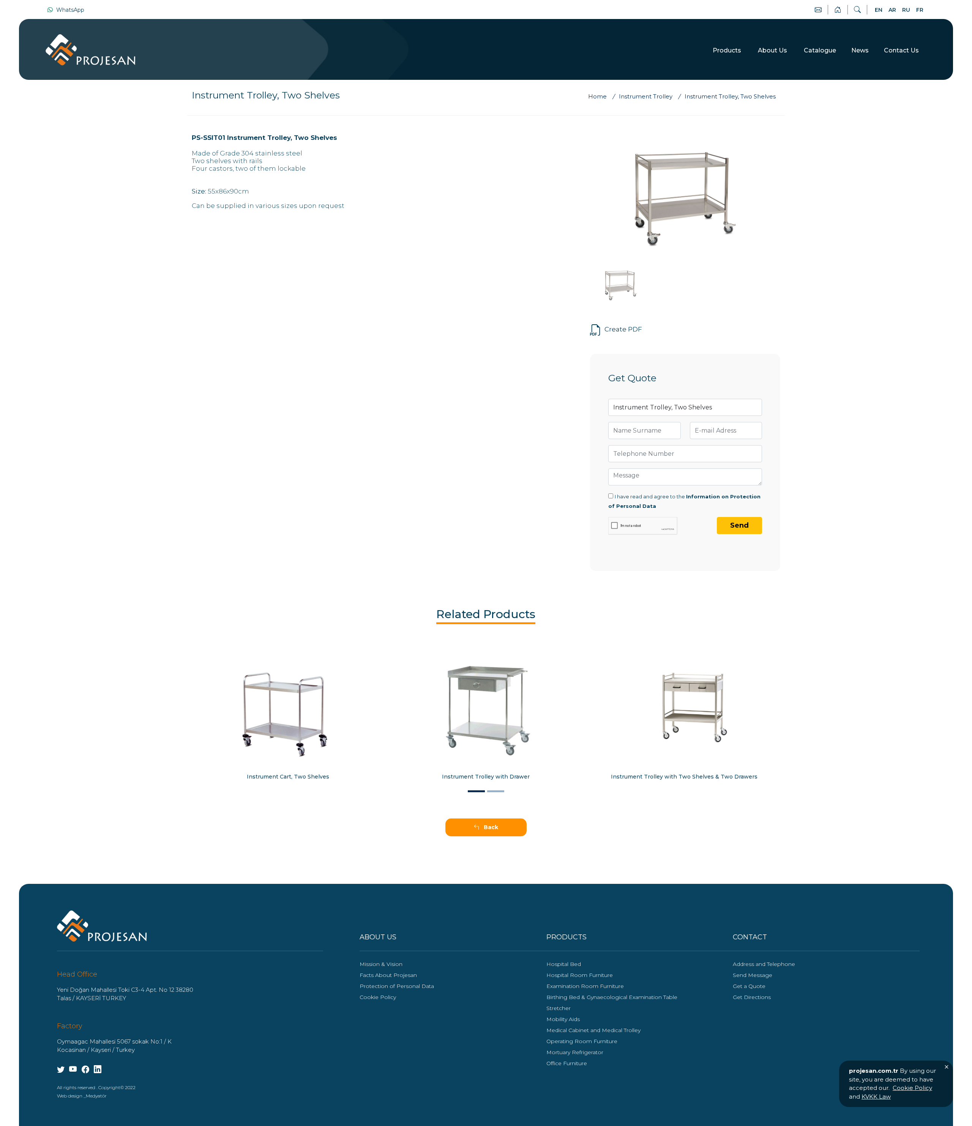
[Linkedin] (97, 1069)
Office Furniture (566, 1063)
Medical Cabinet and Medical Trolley (593, 1030)
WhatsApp (69, 9)
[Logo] (102, 925)
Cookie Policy (378, 997)
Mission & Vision (381, 964)
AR (892, 9)
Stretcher (558, 1008)
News (860, 50)
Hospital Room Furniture (579, 975)
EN (878, 9)
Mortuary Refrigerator (574, 1052)
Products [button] (728, 50)
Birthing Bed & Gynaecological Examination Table (611, 997)
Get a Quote (749, 986)
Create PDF (623, 329)
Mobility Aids (563, 1019)
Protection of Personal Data (397, 986)
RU (906, 9)
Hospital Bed (563, 964)
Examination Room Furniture (585, 986)
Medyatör (96, 1096)
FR (919, 9)
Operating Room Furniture (581, 1041)
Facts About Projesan (388, 975)
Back (490, 827)
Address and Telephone (764, 964)
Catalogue (820, 50)
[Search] (857, 10)
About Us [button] (773, 50)
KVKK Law (876, 1096)
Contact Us (901, 50)
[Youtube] (61, 1069)
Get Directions (752, 997)
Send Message (752, 975)
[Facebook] (85, 1069)
